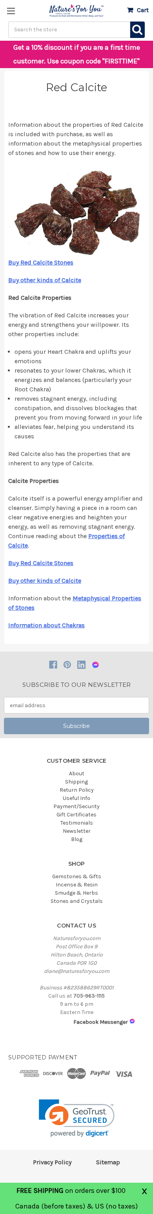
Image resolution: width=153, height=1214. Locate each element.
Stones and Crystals (77, 901)
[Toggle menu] (11, 11)
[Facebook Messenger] (95, 665)
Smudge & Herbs (76, 893)
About (76, 773)
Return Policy (77, 790)
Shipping (76, 781)
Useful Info (76, 798)
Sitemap (108, 1162)
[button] (76, 1118)
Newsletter (77, 831)
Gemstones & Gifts (76, 876)
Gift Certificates (76, 814)
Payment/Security (76, 806)
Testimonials (76, 823)
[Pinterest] (67, 665)
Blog (76, 839)
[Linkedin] (81, 665)
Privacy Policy (52, 1162)
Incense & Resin (77, 884)
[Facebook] (53, 665)
